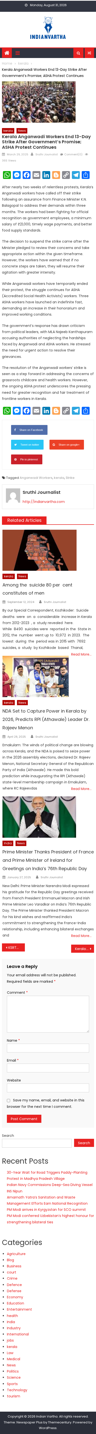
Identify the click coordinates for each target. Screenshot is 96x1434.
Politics (13, 1371)
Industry (14, 1328)
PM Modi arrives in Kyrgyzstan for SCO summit (46, 1209)
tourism (13, 1396)
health (12, 1315)
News (22, 131)
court (11, 1272)
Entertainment (19, 1309)
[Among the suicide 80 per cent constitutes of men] (48, 550)
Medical (13, 1359)
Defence (14, 1284)
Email (13, 1060)
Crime (12, 1278)
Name (13, 1040)
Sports (12, 1383)
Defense (14, 1290)
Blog (10, 1260)
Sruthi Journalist (46, 154)
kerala (8, 131)
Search (8, 1135)
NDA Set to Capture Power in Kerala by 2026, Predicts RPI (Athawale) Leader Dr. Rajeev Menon (45, 719)
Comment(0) (73, 154)
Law (10, 1352)
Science (14, 1377)
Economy (15, 1297)
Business (14, 1266)
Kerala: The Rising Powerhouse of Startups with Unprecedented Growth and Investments (84, 948)
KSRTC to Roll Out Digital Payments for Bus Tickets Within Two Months (16, 947)
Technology (17, 1390)
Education (15, 1303)
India (8, 843)
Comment (17, 992)
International (18, 1334)
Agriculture (16, 1253)
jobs (10, 1340)
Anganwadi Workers (36, 477)
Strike (70, 477)
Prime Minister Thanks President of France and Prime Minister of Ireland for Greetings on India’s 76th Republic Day (48, 860)
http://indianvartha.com (44, 501)
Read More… (81, 654)
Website (14, 1080)
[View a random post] (89, 53)
